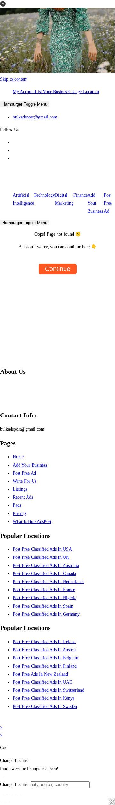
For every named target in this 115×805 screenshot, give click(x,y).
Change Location (83, 91)
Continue (57, 268)
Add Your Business (95, 203)
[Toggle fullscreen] (8, 794)
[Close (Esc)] (19, 794)
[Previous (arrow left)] (2, 802)
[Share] (14, 794)
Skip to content (13, 79)
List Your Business (51, 91)
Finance (80, 195)
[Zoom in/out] (2, 794)
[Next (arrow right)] (8, 802)
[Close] (2, 778)
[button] (3, 4)
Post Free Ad (108, 203)
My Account (24, 91)
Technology (44, 195)
